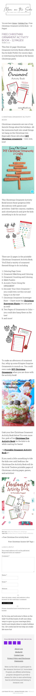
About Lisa (19, 649)
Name (4, 575)
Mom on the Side (18, 9)
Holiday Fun (10, 531)
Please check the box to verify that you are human (16, 609)
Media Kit (18, 652)
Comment (6, 556)
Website (4, 588)
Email (4, 582)
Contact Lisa (19, 655)
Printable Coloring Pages (28, 533)
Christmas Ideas (11, 533)
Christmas (15, 531)
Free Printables (18, 533)
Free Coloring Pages (22, 531)
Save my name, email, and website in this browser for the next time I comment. (16, 598)
